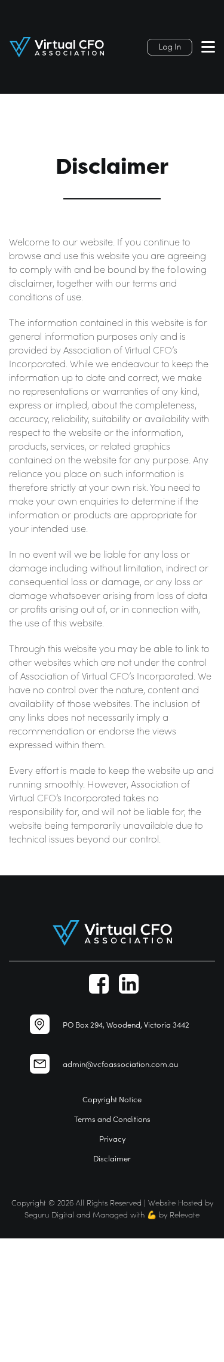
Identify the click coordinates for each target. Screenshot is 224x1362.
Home (13, 1245)
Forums (16, 1355)
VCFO (12, 1259)
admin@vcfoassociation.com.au (120, 1064)
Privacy (112, 1138)
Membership (28, 1314)
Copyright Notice (112, 1099)
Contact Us (23, 1341)
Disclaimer (112, 1158)
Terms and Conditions (112, 1119)
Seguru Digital (49, 1214)
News (12, 1327)
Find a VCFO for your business (64, 1272)
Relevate (185, 1214)
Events (13, 1300)
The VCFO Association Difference (69, 1286)
